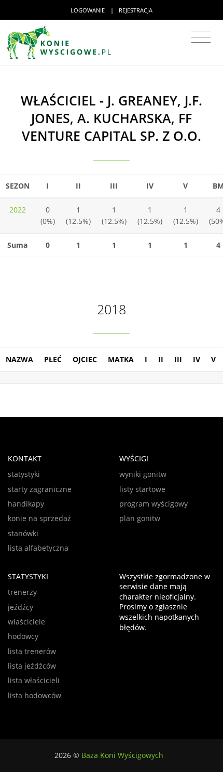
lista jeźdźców (32, 666)
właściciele (26, 622)
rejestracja (135, 10)
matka (121, 359)
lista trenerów (32, 651)
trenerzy (22, 592)
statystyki (24, 474)
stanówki (23, 533)
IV (196, 359)
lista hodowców (34, 695)
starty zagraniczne (40, 489)
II (160, 359)
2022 (17, 210)
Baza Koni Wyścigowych (122, 755)
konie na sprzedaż (39, 518)
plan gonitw (139, 518)
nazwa (19, 359)
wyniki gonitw (142, 474)
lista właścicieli (34, 680)
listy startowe (142, 489)
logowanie (88, 10)
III (178, 359)
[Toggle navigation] (201, 37)
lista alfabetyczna (38, 548)
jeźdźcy (20, 607)
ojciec (85, 359)
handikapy (26, 504)
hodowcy (23, 636)
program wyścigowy (153, 504)
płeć (53, 359)
